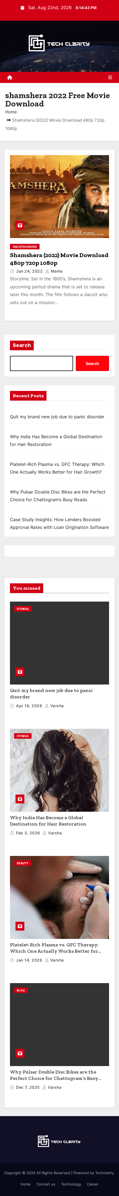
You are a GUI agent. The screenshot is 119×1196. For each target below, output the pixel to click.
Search (22, 345)
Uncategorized (25, 246)
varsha (56, 705)
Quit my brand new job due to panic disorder (57, 416)
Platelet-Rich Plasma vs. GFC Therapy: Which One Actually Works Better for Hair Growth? (54, 951)
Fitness (23, 608)
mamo (56, 271)
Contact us (46, 1184)
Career (93, 1184)
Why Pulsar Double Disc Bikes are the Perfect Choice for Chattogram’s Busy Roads (54, 1078)
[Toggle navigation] (110, 77)
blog (21, 990)
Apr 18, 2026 (29, 705)
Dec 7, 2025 (28, 1087)
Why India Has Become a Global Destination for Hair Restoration (48, 820)
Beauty (22, 863)
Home (11, 111)
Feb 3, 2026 (28, 833)
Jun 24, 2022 (30, 271)
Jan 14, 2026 (29, 960)
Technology (71, 1184)
